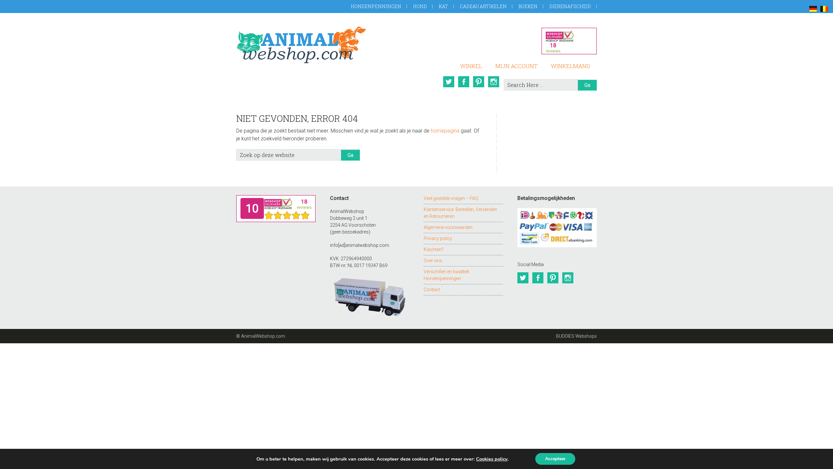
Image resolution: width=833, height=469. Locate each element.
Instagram (493, 81)
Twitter (448, 81)
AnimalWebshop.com (301, 45)
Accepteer (555, 459)
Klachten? (434, 249)
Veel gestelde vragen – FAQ (451, 198)
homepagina (445, 131)
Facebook (463, 81)
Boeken (528, 6)
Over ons (433, 260)
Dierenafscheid (570, 6)
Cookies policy (492, 459)
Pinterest (478, 81)
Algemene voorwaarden (448, 227)
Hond (420, 6)
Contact (432, 289)
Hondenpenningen (376, 6)
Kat (443, 6)
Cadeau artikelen (483, 6)
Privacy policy (438, 238)
